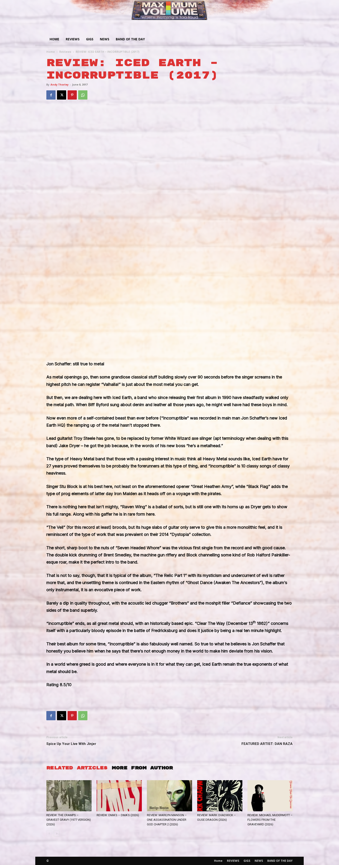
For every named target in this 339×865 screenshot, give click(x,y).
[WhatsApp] (82, 95)
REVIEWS (73, 39)
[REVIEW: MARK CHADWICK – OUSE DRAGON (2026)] (219, 795)
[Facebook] (51, 95)
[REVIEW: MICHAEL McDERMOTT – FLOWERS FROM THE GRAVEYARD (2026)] (270, 795)
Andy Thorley (59, 84)
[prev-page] (49, 833)
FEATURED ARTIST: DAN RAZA (267, 744)
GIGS (89, 39)
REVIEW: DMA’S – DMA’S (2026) (118, 815)
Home (54, 39)
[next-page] (56, 833)
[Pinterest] (72, 95)
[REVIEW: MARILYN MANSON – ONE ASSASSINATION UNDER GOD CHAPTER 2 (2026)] (169, 795)
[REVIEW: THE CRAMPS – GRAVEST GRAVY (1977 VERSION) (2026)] (69, 795)
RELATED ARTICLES (76, 768)
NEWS (104, 39)
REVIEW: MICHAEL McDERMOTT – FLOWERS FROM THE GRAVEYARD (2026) (270, 819)
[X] (61, 95)
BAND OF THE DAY (130, 39)
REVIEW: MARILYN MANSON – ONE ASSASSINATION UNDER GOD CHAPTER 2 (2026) (167, 819)
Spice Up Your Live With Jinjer (71, 744)
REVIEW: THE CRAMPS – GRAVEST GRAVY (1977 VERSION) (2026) (68, 819)
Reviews (65, 52)
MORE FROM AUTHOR (142, 768)
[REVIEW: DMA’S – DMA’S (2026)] (119, 795)
